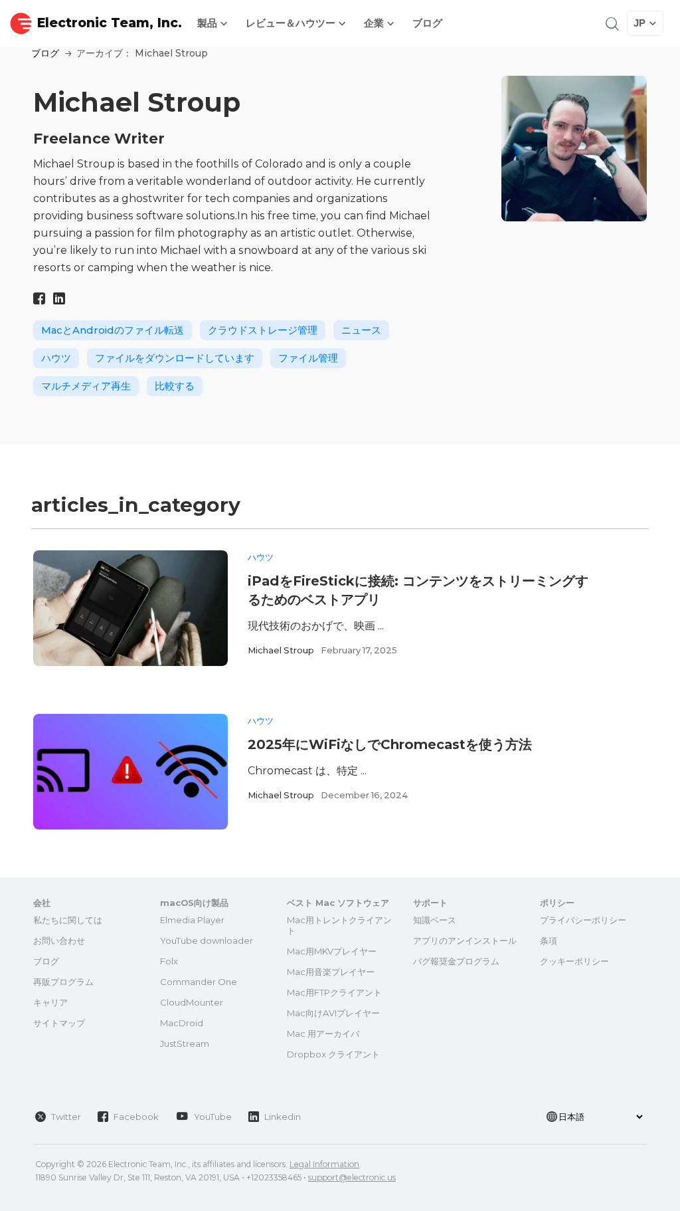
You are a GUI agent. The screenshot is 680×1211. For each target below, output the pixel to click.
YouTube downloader (206, 940)
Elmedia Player (192, 920)
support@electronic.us (352, 1177)
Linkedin (282, 1116)
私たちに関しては (67, 920)
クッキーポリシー (574, 961)
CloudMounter (191, 1002)
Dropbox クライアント (333, 1054)
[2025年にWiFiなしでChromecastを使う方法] (130, 771)
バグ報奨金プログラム (456, 961)
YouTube (213, 1116)
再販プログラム (63, 981)
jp (639, 23)
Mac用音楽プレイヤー (331, 971)
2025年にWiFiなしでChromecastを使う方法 (390, 744)
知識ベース (434, 920)
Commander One (198, 981)
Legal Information (324, 1164)
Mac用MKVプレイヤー (332, 951)
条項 (548, 940)
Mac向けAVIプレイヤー (333, 1013)
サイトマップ (59, 1023)
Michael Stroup (281, 650)
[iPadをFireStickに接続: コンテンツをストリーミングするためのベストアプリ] (130, 608)
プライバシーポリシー (583, 920)
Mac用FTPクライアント (334, 992)
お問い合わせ (59, 940)
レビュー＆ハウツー (292, 23)
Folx (169, 961)
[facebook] (39, 298)
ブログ (427, 23)
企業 (375, 23)
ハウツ (261, 557)
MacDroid (181, 1023)
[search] (611, 23)
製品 (208, 23)
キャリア (50, 1002)
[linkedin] (59, 298)
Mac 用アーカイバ (323, 1033)
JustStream (184, 1043)
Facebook (136, 1116)
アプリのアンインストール (465, 940)
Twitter (66, 1116)
